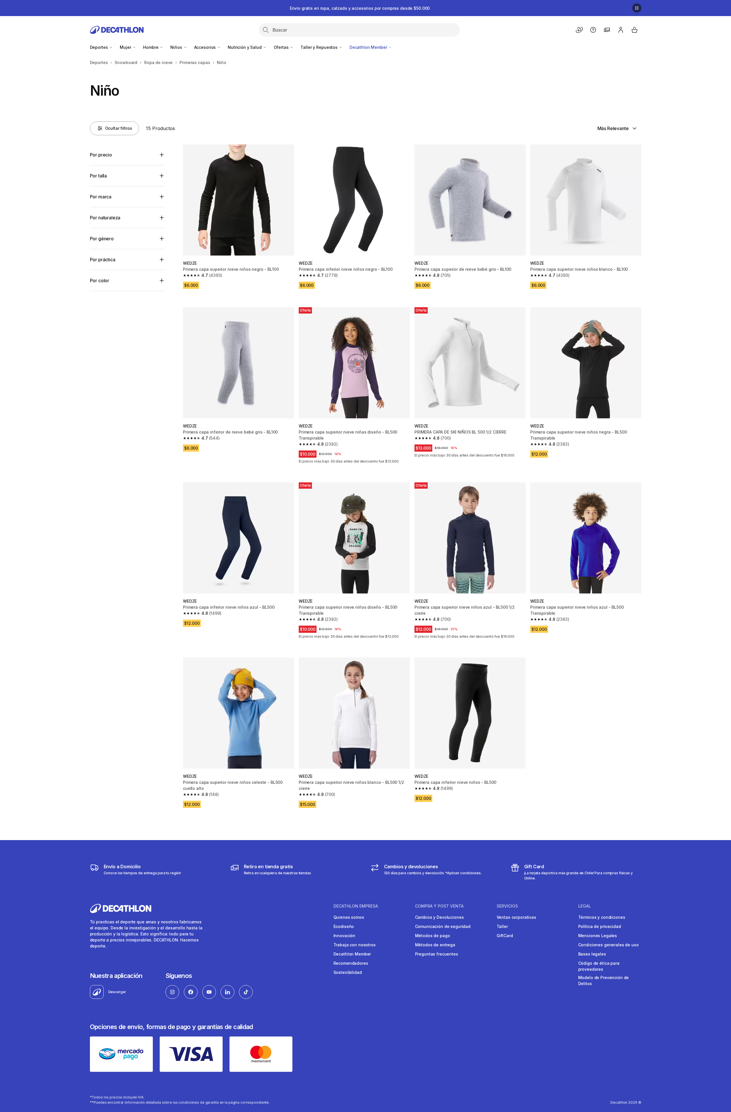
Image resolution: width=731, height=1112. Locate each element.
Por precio (101, 155)
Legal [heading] (584, 906)
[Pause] (636, 8)
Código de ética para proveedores (599, 966)
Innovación (344, 935)
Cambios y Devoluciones (439, 917)
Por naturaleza (105, 218)
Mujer (126, 47)
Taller (502, 926)
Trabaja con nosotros (354, 944)
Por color (99, 280)
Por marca (101, 197)
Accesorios (205, 47)
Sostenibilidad (347, 972)
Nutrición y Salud (245, 47)
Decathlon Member (369, 47)
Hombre (151, 47)
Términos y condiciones (601, 917)
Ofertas (282, 47)
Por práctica (102, 259)
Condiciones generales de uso (608, 944)
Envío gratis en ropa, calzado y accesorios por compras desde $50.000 (360, 8)
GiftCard (505, 935)
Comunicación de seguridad (443, 926)
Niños (176, 47)
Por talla (98, 176)
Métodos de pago (432, 935)
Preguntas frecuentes (436, 954)
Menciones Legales (597, 935)
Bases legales (592, 954)
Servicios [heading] (507, 906)
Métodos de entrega (435, 944)
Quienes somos (348, 917)
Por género (102, 238)
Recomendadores (350, 963)
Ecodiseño (343, 926)
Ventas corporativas (516, 917)
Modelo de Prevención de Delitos (603, 980)
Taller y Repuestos (319, 47)
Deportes (99, 47)
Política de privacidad (599, 926)
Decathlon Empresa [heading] (355, 906)
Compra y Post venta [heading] (439, 906)
